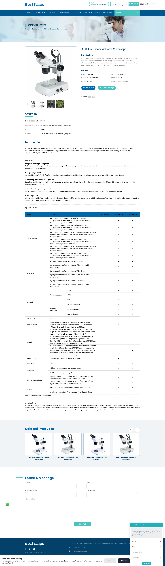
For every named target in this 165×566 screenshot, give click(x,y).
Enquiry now (90, 88)
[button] (27, 104)
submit (82, 524)
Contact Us (146, 563)
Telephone (91, 491)
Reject (110, 560)
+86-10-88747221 (99, 5)
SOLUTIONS (51, 13)
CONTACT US (107, 13)
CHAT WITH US (133, 4)
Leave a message (108, 88)
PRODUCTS (39, 13)
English (145, 4)
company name (31, 491)
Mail (88, 482)
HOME (29, 13)
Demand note (31, 499)
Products (35, 29)
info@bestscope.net (119, 5)
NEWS (97, 13)
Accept (124, 560)
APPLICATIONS (64, 13)
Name (28, 482)
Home (27, 29)
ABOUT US (87, 13)
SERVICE (76, 13)
